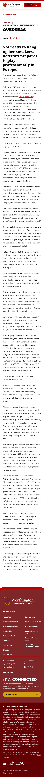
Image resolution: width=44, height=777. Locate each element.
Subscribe (11, 694)
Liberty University (26, 97)
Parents (29, 5)
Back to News (11, 14)
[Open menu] (39, 5)
